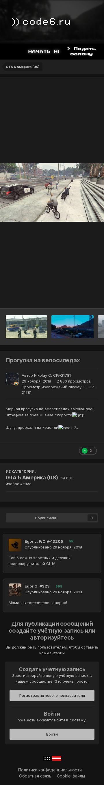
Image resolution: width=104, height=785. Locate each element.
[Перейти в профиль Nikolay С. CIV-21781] (12, 379)
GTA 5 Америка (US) (32, 477)
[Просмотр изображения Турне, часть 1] (26, 326)
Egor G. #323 (37, 586)
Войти (52, 734)
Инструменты (78, 297)
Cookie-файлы (71, 775)
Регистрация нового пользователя (52, 695)
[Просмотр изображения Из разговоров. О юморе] (72, 326)
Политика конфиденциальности (50, 769)
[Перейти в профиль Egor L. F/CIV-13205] (15, 545)
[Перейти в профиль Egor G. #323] (15, 589)
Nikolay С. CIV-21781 (52, 375)
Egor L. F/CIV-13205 (44, 541)
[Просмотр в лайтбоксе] (52, 192)
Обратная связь (35, 775)
